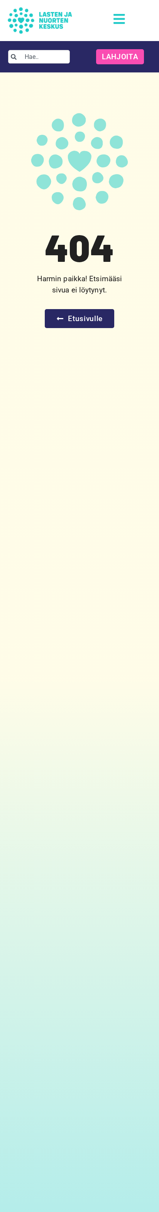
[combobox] (39, 57)
